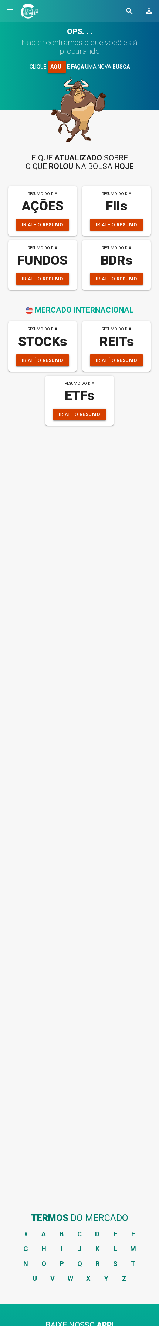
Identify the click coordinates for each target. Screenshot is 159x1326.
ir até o (42, 224)
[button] (10, 11)
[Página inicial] (29, 11)
